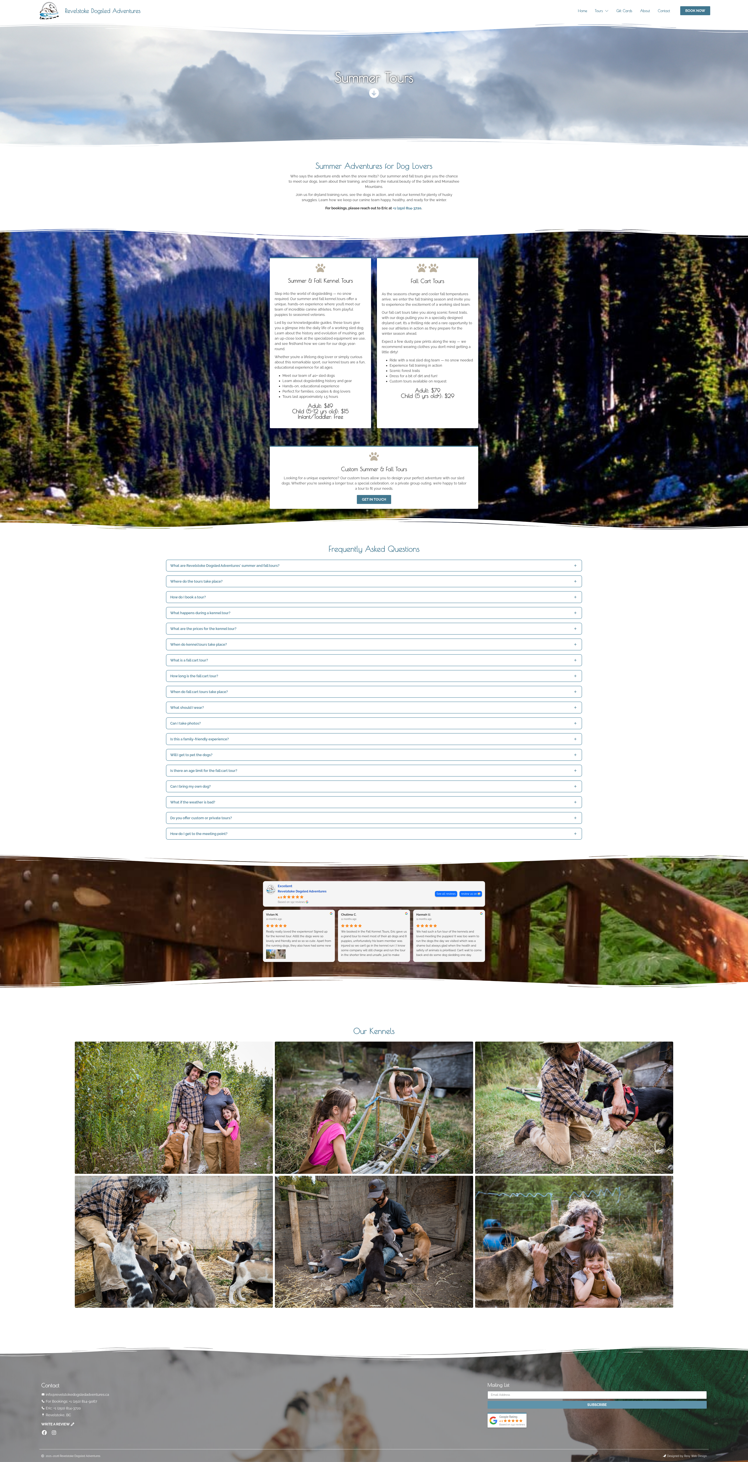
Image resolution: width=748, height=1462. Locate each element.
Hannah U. (423, 914)
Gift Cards (624, 11)
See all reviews (446, 893)
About (645, 11)
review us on (469, 893)
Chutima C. (348, 914)
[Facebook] (44, 1432)
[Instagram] (54, 1432)
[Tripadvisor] (64, 1432)
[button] (374, 565)
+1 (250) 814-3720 (407, 208)
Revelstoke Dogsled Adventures (102, 10)
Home (582, 11)
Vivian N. (272, 914)
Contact (664, 11)
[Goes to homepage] (49, 11)
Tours (599, 11)
